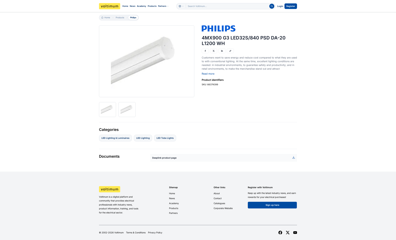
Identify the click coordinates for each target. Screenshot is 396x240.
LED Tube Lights (165, 138)
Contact (218, 198)
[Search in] (181, 6)
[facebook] (280, 232)
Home (125, 6)
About (217, 193)
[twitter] (288, 232)
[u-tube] (295, 232)
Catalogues (219, 203)
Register (290, 6)
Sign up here (272, 205)
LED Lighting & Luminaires (115, 138)
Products (152, 6)
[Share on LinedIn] (222, 51)
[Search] (271, 6)
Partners (162, 6)
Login (280, 6)
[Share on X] (213, 51)
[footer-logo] (122, 189)
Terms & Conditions (136, 232)
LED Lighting (143, 138)
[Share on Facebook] (205, 51)
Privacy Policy (155, 232)
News (132, 6)
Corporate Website (223, 208)
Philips (133, 17)
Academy (141, 6)
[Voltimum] (109, 6)
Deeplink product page (164, 157)
